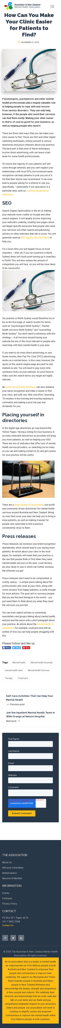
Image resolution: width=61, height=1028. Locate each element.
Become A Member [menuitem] (12, 878)
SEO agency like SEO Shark (35, 237)
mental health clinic (14, 670)
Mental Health (18, 662)
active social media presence (20, 387)
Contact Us (7, 925)
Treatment (23, 678)
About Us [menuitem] (7, 862)
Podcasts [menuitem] (7, 898)
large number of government (29, 504)
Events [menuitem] (5, 893)
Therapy (9, 678)
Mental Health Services (38, 670)
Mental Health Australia (42, 662)
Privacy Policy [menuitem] (9, 903)
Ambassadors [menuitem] (9, 873)
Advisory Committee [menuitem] (12, 867)
